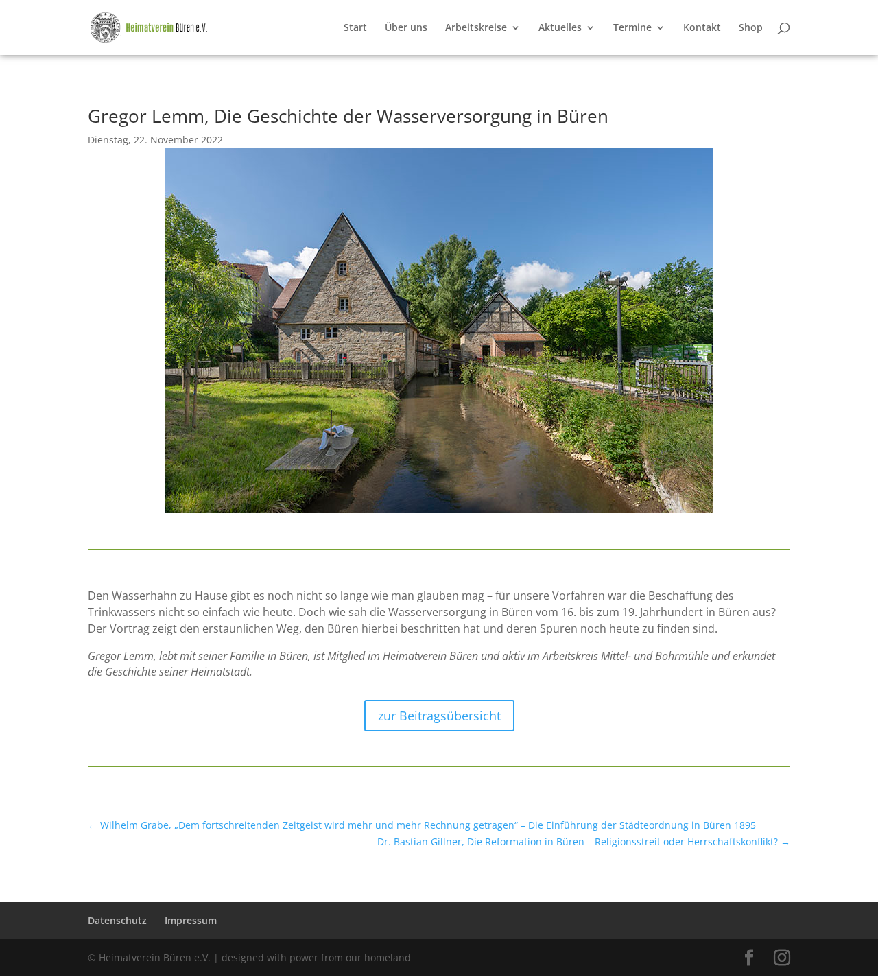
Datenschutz (117, 920)
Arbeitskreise (476, 28)
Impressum (191, 920)
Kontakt (702, 28)
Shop (751, 28)
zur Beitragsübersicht (439, 715)
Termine (632, 28)
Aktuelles (560, 28)
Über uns (406, 28)
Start (355, 28)
